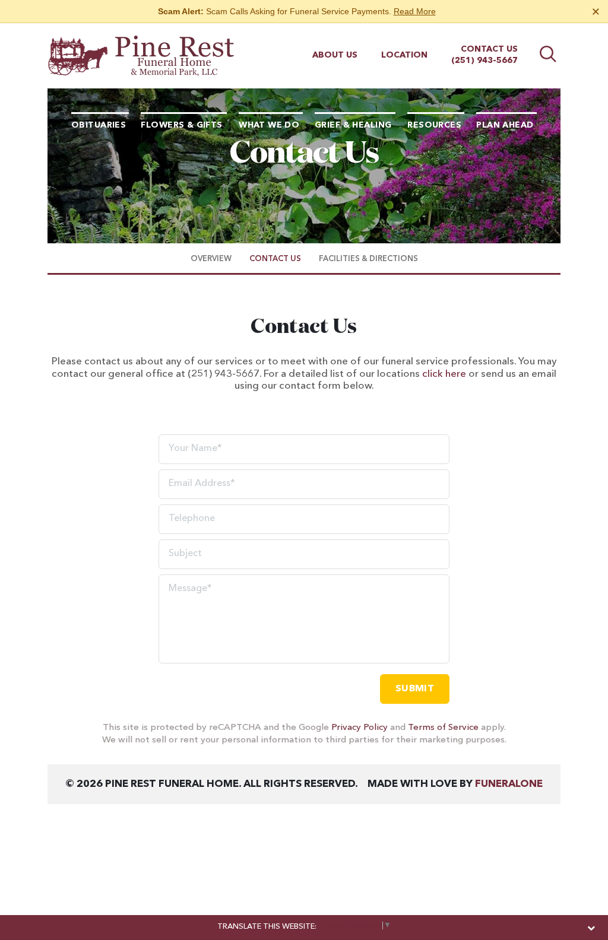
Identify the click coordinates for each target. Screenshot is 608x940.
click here (444, 374)
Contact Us (489, 49)
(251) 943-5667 (484, 60)
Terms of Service (443, 727)
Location (404, 55)
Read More (415, 11)
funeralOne (509, 784)
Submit (414, 689)
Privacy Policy (359, 727)
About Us (334, 55)
